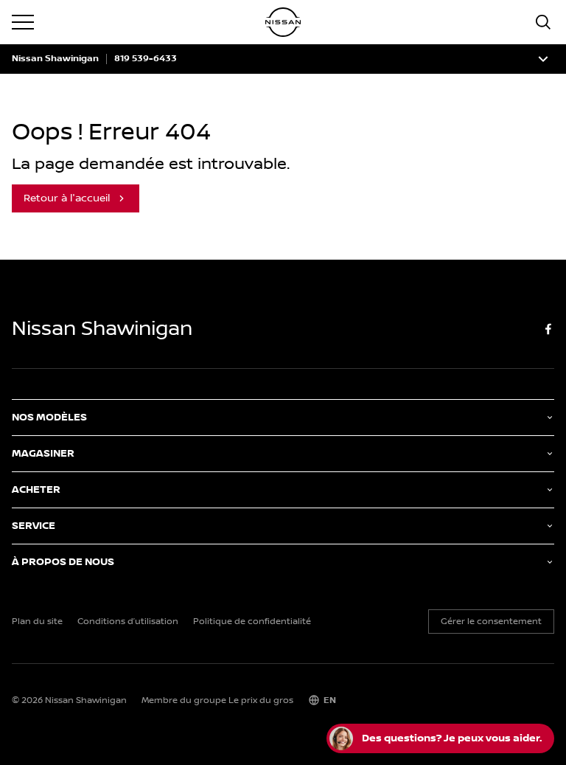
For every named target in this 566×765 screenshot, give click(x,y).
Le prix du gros (260, 700)
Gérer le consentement (491, 621)
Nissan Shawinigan (55, 59)
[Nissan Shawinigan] (283, 22)
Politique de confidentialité (252, 622)
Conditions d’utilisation (127, 622)
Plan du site (37, 622)
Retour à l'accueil (67, 198)
